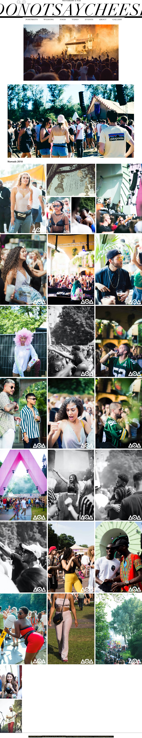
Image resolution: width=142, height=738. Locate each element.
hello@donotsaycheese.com (82, 736)
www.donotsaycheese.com (103, 736)
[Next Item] (130, 121)
